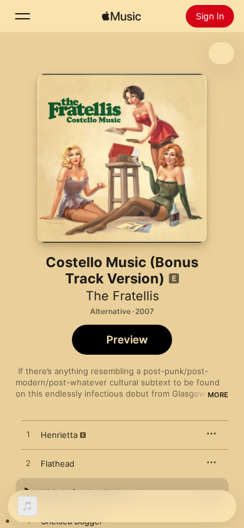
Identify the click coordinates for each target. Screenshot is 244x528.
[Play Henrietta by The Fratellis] (28, 434)
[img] (121, 16)
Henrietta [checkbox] (59, 435)
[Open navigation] (22, 16)
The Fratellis (122, 295)
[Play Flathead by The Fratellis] (28, 463)
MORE (218, 394)
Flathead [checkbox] (57, 464)
